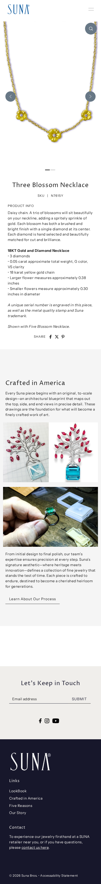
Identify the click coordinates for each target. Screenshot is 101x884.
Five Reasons (20, 805)
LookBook (18, 791)
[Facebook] (40, 720)
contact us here (35, 847)
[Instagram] (47, 720)
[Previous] (10, 96)
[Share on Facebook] (50, 337)
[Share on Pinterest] (63, 337)
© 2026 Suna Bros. (23, 875)
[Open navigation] (91, 9)
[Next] (90, 96)
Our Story (17, 812)
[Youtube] (55, 720)
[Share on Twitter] (57, 337)
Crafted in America (26, 798)
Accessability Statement (59, 875)
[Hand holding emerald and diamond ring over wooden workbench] (50, 517)
